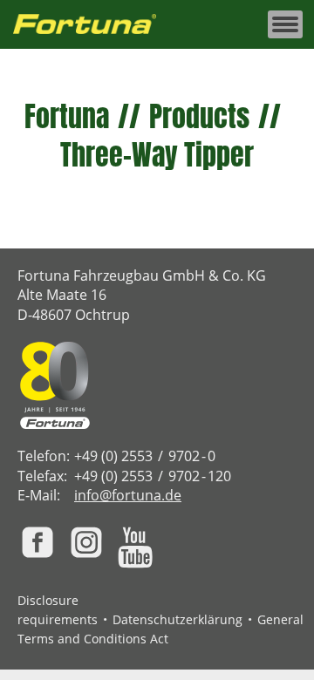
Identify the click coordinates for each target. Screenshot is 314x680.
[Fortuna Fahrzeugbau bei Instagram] (86, 542)
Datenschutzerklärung (177, 619)
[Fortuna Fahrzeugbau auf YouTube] (135, 547)
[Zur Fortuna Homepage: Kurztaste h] (94, 25)
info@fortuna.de (127, 495)
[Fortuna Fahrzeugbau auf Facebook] (37, 542)
